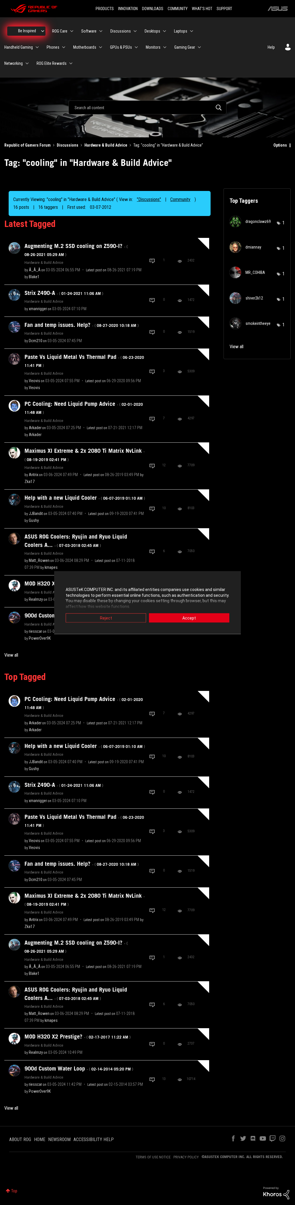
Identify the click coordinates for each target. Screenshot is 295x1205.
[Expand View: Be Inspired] (43, 31)
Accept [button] (189, 618)
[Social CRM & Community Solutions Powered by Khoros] (276, 1192)
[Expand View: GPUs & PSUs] (136, 47)
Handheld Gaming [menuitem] (18, 47)
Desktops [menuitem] (152, 31)
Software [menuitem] (89, 31)
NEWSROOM (59, 1139)
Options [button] (280, 145)
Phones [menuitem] (53, 47)
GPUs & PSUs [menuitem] (121, 47)
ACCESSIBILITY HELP (93, 1139)
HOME (39, 1139)
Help (271, 47)
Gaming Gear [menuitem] (184, 47)
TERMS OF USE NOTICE (153, 1157)
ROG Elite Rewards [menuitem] (52, 63)
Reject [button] (106, 618)
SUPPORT (224, 8)
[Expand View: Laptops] (191, 31)
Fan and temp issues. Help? (81, 324)
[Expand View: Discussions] (135, 31)
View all (11, 655)
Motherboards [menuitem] (84, 47)
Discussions (67, 145)
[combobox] (147, 107)
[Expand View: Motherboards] (100, 47)
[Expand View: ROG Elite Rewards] (71, 63)
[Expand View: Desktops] (164, 31)
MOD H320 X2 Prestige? (77, 1036)
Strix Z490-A (63, 292)
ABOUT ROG (20, 1139)
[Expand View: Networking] (27, 63)
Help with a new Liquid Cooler (84, 497)
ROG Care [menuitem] (59, 31)
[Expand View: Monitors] (165, 47)
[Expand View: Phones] (64, 47)
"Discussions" (149, 199)
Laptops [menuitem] (180, 31)
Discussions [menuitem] (120, 31)
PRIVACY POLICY (186, 1157)
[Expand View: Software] (101, 31)
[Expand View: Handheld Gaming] (37, 47)
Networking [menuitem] (13, 63)
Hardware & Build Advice (105, 145)
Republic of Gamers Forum (27, 145)
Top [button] (14, 1191)
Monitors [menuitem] (153, 47)
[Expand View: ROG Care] (72, 31)
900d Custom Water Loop (78, 1068)
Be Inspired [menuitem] (27, 31)
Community (180, 199)
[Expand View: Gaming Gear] (199, 47)
